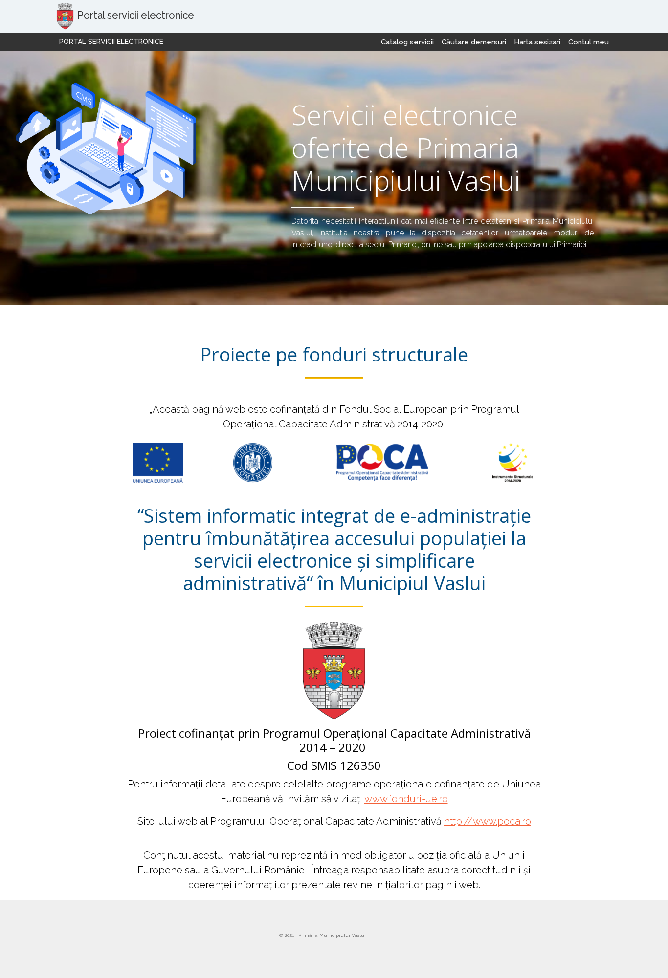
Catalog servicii (407, 42)
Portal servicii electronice (111, 41)
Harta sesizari (537, 42)
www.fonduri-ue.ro (406, 799)
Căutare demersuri (474, 42)
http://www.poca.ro (487, 821)
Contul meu (588, 42)
